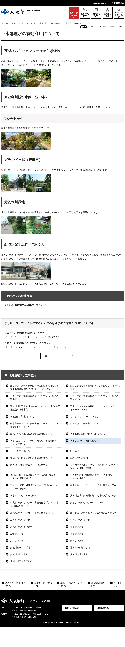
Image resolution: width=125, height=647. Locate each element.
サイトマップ (118, 584)
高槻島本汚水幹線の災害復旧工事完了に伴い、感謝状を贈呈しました (34, 425)
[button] (97, 3)
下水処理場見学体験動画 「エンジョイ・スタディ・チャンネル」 (93, 408)
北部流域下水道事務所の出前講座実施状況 (31, 458)
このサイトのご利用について (15, 584)
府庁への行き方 (72, 608)
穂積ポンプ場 (76, 526)
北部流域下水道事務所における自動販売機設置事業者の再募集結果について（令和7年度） (34, 387)
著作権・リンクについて (43, 584)
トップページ (6, 23)
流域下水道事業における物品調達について (31, 434)
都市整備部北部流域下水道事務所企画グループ (25, 305)
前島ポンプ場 (76, 540)
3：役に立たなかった (54, 337)
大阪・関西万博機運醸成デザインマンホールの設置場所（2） (94, 398)
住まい (33, 23)
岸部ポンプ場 (16, 533)
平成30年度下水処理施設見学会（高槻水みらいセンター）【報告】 (34, 487)
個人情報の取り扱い (98, 584)
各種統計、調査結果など (22, 416)
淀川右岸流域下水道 (80, 547)
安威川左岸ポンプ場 (20, 547)
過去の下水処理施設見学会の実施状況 (29, 465)
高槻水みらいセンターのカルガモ (86, 502)
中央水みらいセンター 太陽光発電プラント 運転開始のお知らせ (34, 504)
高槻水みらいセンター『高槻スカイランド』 (32, 513)
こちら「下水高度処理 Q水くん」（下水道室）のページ (53, 283)
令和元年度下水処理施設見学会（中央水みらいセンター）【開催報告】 (94, 466)
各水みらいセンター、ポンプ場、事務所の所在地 (94, 485)
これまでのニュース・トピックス (86, 416)
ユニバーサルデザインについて (71, 584)
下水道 (40, 23)
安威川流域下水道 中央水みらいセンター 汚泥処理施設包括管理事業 (35, 408)
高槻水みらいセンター (21, 526)
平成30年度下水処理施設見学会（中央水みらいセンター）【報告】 (94, 477)
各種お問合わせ (104, 608)
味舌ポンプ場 (76, 533)
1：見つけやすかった (17, 347)
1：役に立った (14, 337)
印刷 (84, 26)
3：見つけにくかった (60, 347)
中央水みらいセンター (81, 520)
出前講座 (74, 451)
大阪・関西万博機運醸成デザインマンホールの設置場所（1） (34, 398)
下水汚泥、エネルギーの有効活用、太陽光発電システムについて (34, 442)
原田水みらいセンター (21, 520)
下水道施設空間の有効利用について (87, 434)
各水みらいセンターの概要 (23, 495)
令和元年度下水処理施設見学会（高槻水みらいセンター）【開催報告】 (34, 477)
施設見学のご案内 (79, 458)
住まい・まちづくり (21, 23)
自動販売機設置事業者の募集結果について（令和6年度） (95, 387)
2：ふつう (32, 337)
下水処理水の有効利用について (85, 440)
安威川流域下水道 (19, 554)
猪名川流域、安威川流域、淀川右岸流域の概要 (93, 495)
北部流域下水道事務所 (53, 23)
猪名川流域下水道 (79, 554)
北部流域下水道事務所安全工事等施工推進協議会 (94, 513)
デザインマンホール (20, 451)
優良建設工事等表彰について (84, 423)
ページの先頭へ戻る (121, 599)
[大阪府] (20, 12)
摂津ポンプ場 (16, 540)
